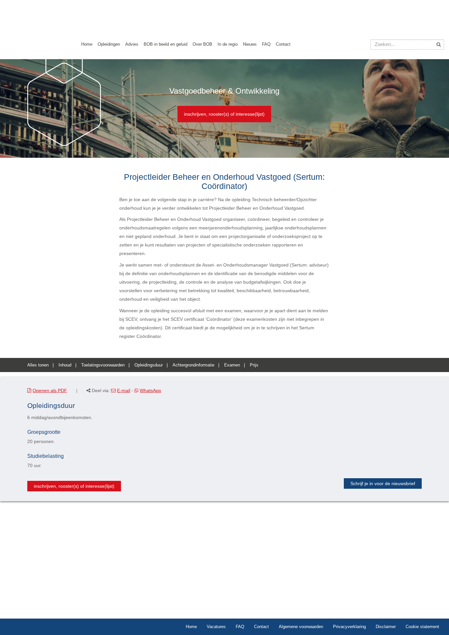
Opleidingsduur (148, 365)
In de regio (228, 44)
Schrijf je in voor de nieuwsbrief (382, 483)
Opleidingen (109, 44)
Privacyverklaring (349, 626)
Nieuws (250, 44)
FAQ (266, 44)
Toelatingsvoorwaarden (103, 365)
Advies (131, 44)
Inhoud (65, 365)
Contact (283, 44)
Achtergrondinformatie (193, 365)
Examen (232, 365)
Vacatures (216, 626)
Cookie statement (422, 626)
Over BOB (202, 44)
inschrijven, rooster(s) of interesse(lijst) (224, 114)
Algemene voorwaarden (301, 626)
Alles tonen (38, 365)
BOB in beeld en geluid (165, 44)
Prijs (254, 365)
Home (86, 44)
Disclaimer (386, 626)
